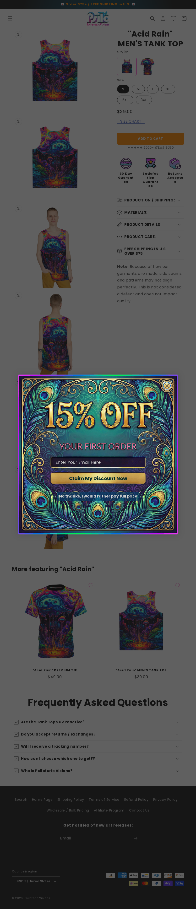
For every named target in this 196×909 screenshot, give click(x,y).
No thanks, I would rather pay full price (98, 496)
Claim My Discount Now (98, 478)
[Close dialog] (166, 385)
